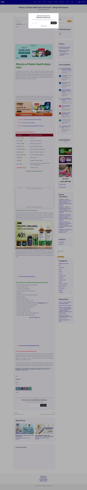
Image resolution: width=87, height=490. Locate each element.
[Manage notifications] (2, 488)
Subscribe (54, 22)
